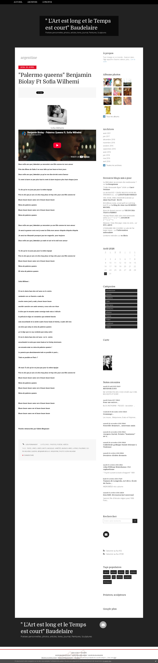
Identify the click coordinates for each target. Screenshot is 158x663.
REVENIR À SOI (110, 389)
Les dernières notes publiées (79, 655)
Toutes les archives (114, 165)
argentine (55, 451)
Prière (108, 319)
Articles (109, 294)
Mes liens (109, 305)
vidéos (65, 444)
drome (121, 572)
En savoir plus (107, 661)
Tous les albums (112, 116)
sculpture (109, 323)
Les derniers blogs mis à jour (62, 655)
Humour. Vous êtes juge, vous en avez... (118, 223)
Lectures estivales (110, 236)
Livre (108, 301)
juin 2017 (106, 136)
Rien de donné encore (112, 210)
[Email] (106, 534)
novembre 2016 (109, 143)
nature (106, 572)
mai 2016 (106, 158)
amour (113, 572)
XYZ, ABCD (107, 225)
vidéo (39, 448)
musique (50, 448)
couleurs (127, 577)
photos (53, 444)
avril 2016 (106, 161)
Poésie (59, 444)
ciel (113, 577)
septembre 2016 (109, 149)
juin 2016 (106, 155)
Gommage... (108, 414)
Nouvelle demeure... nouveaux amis (119, 426)
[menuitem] (19, 2)
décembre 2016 (109, 139)
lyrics (34, 448)
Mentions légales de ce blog (65, 657)
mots (44, 448)
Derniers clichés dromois (115, 455)
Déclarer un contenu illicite (49, 657)
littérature (107, 582)
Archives (32, 2)
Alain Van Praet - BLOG (112, 200)
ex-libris (124, 236)
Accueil (18, 2)
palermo (82, 448)
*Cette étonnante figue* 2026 (114, 187)
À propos (47, 2)
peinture (107, 577)
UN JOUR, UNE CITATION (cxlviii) (117, 198)
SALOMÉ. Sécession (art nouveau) (118, 495)
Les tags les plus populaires (95, 655)
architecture (110, 290)
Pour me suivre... (110, 402)
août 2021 (107, 133)
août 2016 (107, 152)
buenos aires (67, 448)
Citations (109, 298)
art (127, 572)
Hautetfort (84, 652)
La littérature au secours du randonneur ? (120, 182)
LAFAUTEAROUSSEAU (127, 195)
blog (115, 657)
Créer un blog (75, 652)
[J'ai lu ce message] (156, 661)
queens (34, 451)
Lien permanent (31, 444)
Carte (106, 340)
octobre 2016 (108, 146)
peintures (109, 309)
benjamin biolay (44, 451)
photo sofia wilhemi (67, 451)
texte (29, 448)
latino (75, 448)
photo (119, 577)
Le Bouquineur (112, 184)
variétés (58, 448)
